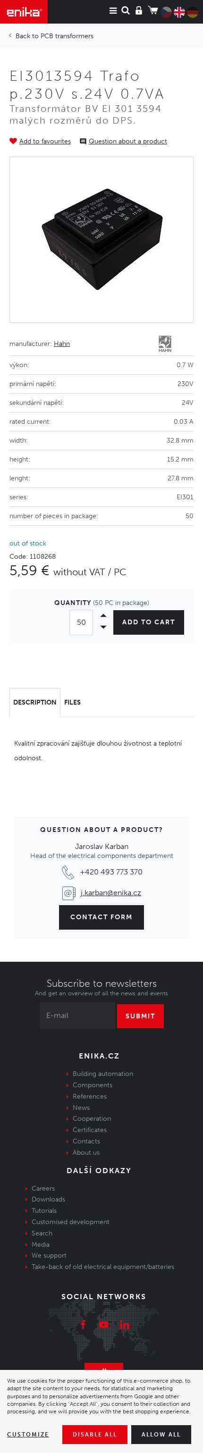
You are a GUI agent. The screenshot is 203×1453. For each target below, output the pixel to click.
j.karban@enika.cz (111, 892)
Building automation (103, 1074)
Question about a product (128, 141)
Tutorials (44, 1211)
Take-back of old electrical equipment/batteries (103, 1267)
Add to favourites (45, 141)
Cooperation (92, 1119)
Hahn (62, 344)
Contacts (86, 1141)
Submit (140, 1016)
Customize (28, 1434)
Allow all (161, 1434)
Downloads (48, 1199)
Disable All (95, 1434)
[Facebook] (83, 1326)
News (81, 1108)
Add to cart (148, 622)
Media (41, 1245)
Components (92, 1085)
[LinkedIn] (124, 1326)
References (90, 1096)
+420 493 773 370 (111, 871)
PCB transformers (67, 36)
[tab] (34, 702)
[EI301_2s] (101, 240)
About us (86, 1153)
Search (42, 1233)
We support (49, 1255)
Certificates (90, 1130)
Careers (43, 1188)
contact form (101, 917)
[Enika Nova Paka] (24, 12)
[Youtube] (104, 1326)
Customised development (71, 1222)
